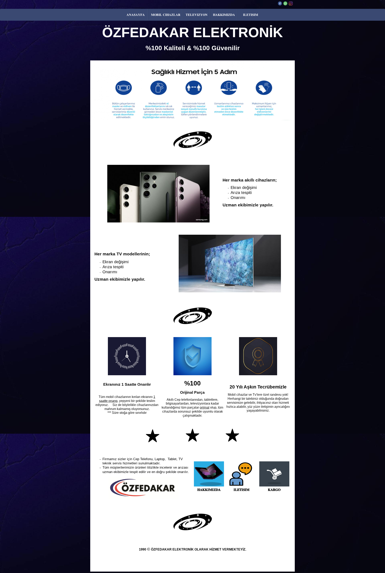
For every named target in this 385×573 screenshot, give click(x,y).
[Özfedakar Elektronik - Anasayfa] (143, 488)
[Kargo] (274, 486)
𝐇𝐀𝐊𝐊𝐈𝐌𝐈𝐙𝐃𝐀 (224, 14)
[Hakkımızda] (209, 486)
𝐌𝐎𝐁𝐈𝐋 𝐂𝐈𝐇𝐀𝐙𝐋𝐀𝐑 (165, 14)
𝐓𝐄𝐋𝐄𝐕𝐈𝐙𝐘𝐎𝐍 (197, 14)
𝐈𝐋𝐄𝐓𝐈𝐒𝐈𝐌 (250, 14)
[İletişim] (241, 486)
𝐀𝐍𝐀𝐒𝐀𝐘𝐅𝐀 (136, 14)
